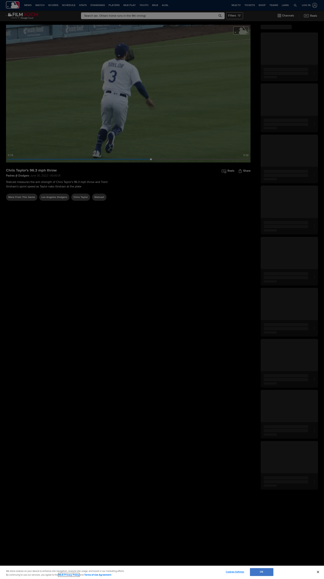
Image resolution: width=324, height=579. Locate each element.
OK (261, 571)
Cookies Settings (235, 571)
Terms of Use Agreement (97, 574)
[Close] (318, 572)
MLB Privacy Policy (68, 574)
